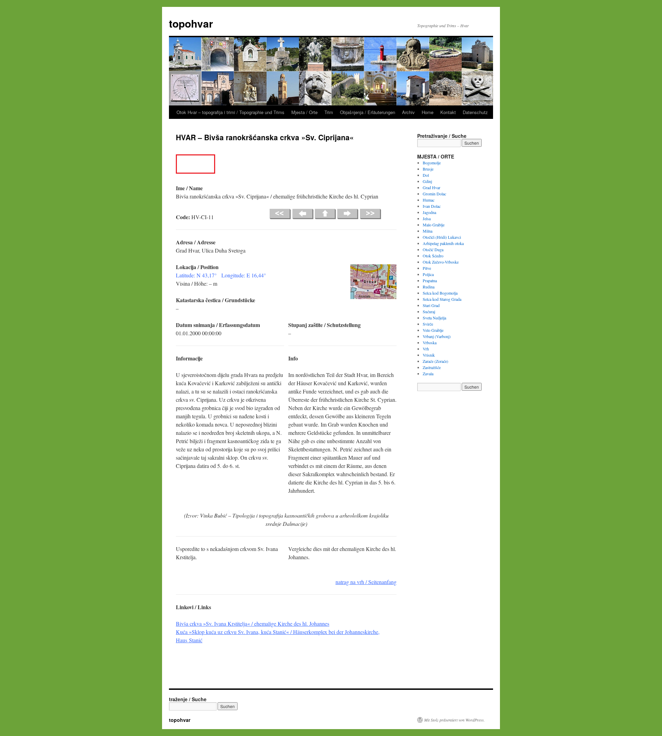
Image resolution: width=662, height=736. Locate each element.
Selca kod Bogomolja (440, 293)
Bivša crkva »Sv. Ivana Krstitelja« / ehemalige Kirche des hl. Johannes (252, 623)
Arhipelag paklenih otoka (443, 243)
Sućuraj (429, 311)
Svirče (428, 324)
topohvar (191, 23)
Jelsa (427, 218)
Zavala (428, 373)
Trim (328, 112)
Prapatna (430, 280)
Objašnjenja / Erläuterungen (367, 112)
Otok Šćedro (433, 255)
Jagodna (429, 212)
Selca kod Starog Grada (442, 299)
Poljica (428, 274)
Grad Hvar (431, 187)
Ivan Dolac (432, 206)
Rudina (428, 286)
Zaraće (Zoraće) (435, 361)
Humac (428, 200)
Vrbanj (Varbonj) (437, 336)
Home (427, 112)
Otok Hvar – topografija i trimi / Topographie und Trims (230, 112)
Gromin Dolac (434, 193)
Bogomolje (432, 162)
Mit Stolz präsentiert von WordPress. (454, 720)
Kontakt (448, 112)
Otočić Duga (433, 249)
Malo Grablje (433, 224)
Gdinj (427, 181)
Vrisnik (429, 355)
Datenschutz (475, 112)
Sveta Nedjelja (434, 317)
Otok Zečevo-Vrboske (441, 262)
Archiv (408, 112)
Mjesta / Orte (304, 112)
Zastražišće (432, 367)
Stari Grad (431, 305)
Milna (427, 231)
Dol (426, 175)
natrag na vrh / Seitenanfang (366, 581)
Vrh (426, 348)
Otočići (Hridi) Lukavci (442, 237)
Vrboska (430, 342)
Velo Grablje (433, 330)
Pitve (427, 268)
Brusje (428, 169)
